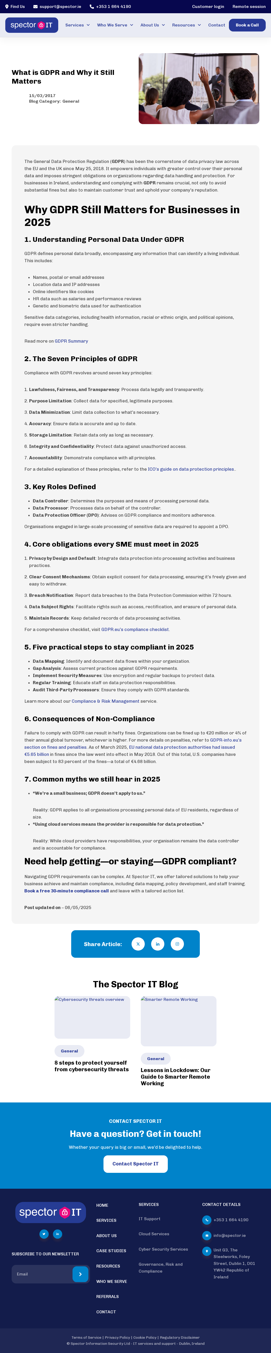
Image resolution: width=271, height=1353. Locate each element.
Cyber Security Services (163, 1249)
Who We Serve (112, 25)
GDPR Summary (71, 341)
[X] (138, 944)
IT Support (149, 1218)
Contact (216, 25)
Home (102, 1205)
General (70, 101)
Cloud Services (154, 1233)
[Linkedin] (157, 944)
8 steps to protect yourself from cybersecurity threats (92, 1066)
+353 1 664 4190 (113, 6)
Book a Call (247, 25)
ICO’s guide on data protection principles (191, 469)
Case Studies (111, 1250)
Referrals (107, 1296)
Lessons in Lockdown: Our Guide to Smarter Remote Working (175, 1077)
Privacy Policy (117, 1337)
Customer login (208, 6)
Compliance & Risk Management (105, 701)
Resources (183, 25)
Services (74, 25)
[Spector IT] (31, 25)
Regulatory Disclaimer (180, 1337)
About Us (150, 25)
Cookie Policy (144, 1337)
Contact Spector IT (135, 1164)
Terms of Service (86, 1337)
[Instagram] (177, 944)
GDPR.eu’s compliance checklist (135, 629)
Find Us (18, 6)
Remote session (249, 6)
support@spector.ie (60, 6)
